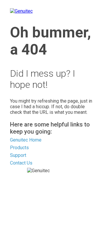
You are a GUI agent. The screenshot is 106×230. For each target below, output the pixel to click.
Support (18, 155)
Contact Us (21, 163)
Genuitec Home (26, 140)
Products (19, 147)
